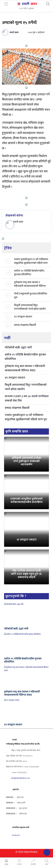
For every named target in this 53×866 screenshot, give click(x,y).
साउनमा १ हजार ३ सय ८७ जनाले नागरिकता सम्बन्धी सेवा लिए (27, 398)
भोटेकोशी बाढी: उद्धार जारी (18, 347)
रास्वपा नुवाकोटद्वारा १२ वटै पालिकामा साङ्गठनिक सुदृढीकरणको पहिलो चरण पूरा (31, 261)
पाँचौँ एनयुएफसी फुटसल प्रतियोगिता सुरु (30, 295)
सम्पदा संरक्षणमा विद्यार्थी (25, 325)
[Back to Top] (46, 852)
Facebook (16, 835)
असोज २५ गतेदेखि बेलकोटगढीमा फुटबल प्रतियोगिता (29, 272)
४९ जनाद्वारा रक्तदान (23, 317)
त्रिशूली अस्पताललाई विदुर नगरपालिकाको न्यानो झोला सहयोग (30, 307)
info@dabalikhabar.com (20, 778)
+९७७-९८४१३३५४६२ (19, 772)
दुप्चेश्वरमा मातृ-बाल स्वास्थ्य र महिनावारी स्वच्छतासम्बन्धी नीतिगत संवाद (30, 284)
